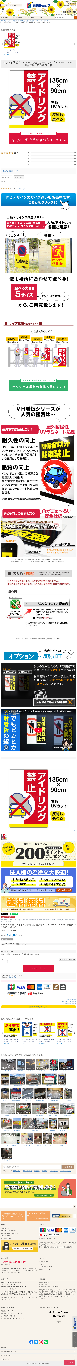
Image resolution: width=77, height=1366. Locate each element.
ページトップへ (74, 1206)
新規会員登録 (43, 1262)
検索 (75, 17)
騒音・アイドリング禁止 (32, 21)
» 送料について (71, 999)
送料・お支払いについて (8, 1231)
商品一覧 (5, 17)
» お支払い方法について (69, 1001)
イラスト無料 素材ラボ (8, 1316)
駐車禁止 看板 (16, 1171)
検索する (69, 1167)
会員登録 (73, 1)
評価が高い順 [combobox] (5, 177)
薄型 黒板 (44, 1171)
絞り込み (19, 177)
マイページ (30, 17)
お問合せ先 (4, 1279)
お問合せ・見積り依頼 (70, 5)
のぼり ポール (54, 1171)
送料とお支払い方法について (54, 1247)
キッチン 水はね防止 (65, 1171)
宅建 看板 (37, 1171)
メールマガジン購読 (45, 1267)
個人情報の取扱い (6, 1355)
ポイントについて (6, 1238)
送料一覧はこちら (6, 1264)
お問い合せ (18, 17)
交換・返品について (7, 1236)
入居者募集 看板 (27, 1171)
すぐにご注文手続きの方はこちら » (39, 137)
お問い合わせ (5, 1359)
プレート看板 (44, 21)
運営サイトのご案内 (7, 1307)
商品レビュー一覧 (45, 1269)
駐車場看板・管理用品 (19, 21)
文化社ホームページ (7, 1311)
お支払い (42, 1224)
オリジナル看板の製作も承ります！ (39, 384)
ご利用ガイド (72, 3)
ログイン (66, 1)
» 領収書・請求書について (68, 1003)
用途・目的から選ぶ (6, 21)
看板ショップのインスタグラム (49, 1307)
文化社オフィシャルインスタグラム (12, 1313)
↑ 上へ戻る (69, 1362)
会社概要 (42, 1279)
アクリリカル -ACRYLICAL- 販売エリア (13, 1318)
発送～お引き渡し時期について (10, 1233)
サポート (4, 1224)
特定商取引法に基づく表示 (9, 1351)
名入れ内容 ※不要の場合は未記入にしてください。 (15, 944)
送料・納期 (4, 1258)
